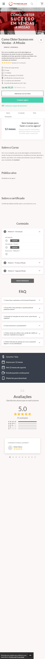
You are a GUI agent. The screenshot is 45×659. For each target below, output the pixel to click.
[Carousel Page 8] (31, 457)
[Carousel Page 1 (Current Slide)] (10, 457)
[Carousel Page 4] (19, 457)
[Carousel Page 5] (22, 457)
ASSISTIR (14, 240)
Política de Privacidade (16, 657)
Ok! (30, 655)
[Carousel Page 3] (16, 457)
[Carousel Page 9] (35, 457)
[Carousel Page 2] (13, 457)
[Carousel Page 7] (28, 457)
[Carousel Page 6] (25, 457)
